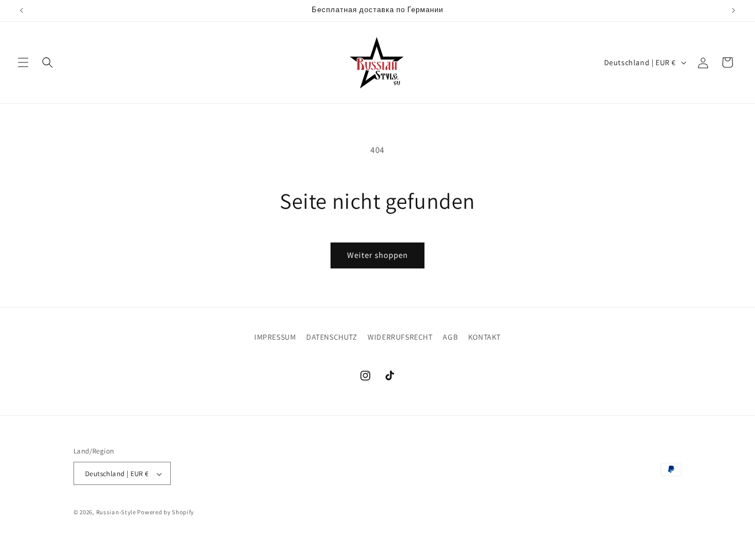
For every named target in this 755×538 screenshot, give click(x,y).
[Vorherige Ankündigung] (21, 10)
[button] (23, 62)
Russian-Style (116, 512)
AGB (450, 337)
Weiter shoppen (377, 255)
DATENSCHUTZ (332, 337)
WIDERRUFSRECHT (400, 337)
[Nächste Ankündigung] (733, 10)
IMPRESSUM (275, 337)
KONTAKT (484, 337)
